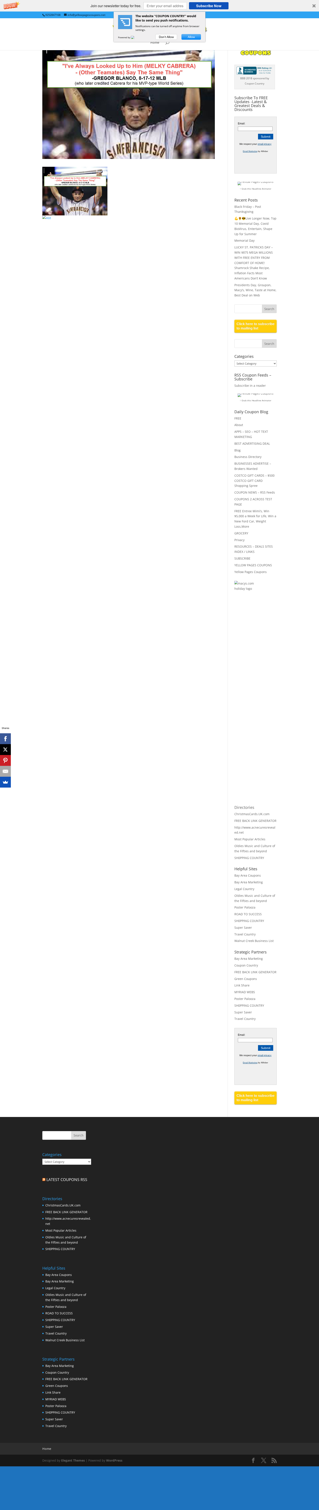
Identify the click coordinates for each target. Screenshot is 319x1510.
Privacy (239, 540)
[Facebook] (5, 738)
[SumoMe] (5, 782)
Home (154, 43)
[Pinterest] (5, 760)
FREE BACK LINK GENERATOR (255, 821)
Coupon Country (246, 965)
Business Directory (247, 457)
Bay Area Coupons (247, 875)
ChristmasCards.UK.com (252, 814)
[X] (5, 749)
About (238, 425)
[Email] (5, 771)
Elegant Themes (73, 1460)
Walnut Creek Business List (254, 941)
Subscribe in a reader (250, 385)
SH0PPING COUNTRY (249, 858)
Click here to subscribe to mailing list (256, 326)
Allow (191, 37)
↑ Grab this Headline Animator (255, 188)
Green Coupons (245, 979)
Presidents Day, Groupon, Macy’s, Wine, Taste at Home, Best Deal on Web (255, 290)
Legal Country (244, 889)
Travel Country (245, 934)
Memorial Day (244, 240)
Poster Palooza (244, 907)
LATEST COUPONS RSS (66, 1179)
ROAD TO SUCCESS (248, 914)
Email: (241, 123)
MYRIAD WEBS (244, 992)
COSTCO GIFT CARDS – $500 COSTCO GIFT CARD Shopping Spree (254, 480)
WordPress (114, 1460)
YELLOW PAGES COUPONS (253, 565)
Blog (237, 450)
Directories (244, 807)
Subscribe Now (208, 5)
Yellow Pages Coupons (250, 572)
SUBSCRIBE (242, 558)
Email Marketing (250, 151)
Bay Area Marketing (248, 882)
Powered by (124, 37)
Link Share (242, 985)
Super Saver (243, 927)
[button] (159, 6)
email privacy (264, 144)
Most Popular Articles (249, 839)
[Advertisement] (251, 665)
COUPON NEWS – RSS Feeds (254, 492)
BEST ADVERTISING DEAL (252, 443)
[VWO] (135, 37)
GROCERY (241, 533)
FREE (237, 418)
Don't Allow (166, 37)
